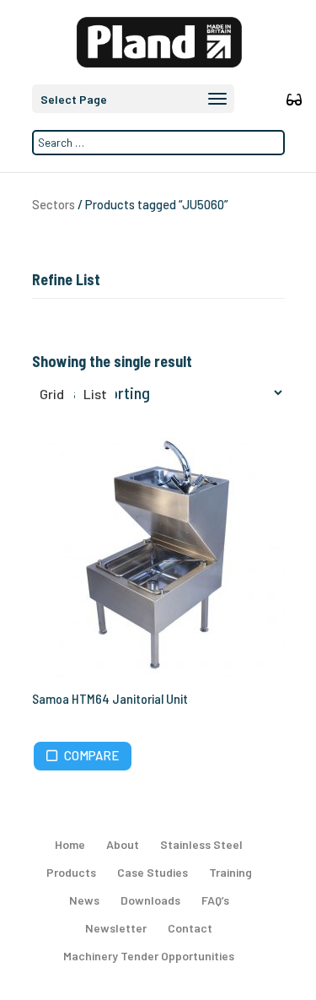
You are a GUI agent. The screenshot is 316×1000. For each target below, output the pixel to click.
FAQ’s (215, 900)
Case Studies (152, 872)
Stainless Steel (201, 844)
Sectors (53, 204)
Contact (190, 928)
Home (70, 844)
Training (230, 872)
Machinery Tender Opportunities (148, 956)
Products (71, 872)
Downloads (150, 900)
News (84, 900)
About (122, 844)
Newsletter (116, 928)
